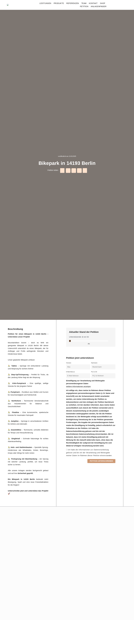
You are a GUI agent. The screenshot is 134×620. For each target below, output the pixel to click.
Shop (102, 3)
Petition (84, 6)
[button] (62, 170)
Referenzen (72, 3)
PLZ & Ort (94, 372)
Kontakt (93, 3)
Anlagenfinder (98, 6)
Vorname (68, 363)
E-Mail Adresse (70, 372)
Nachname (94, 363)
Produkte (59, 3)
